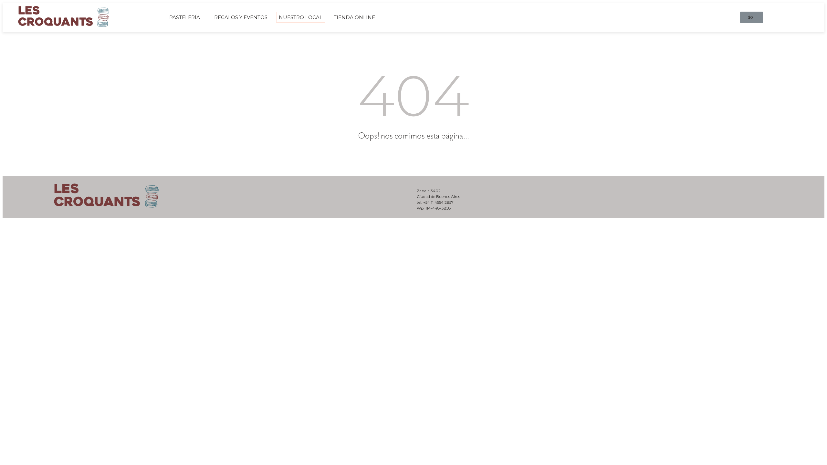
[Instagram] (813, 188)
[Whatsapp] (797, 188)
